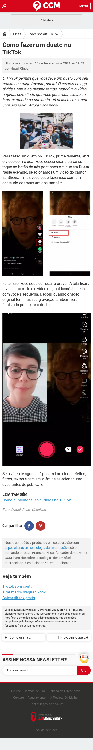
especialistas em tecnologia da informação (36, 548)
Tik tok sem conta (17, 586)
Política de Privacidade (64, 691)
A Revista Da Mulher (64, 697)
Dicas (17, 34)
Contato (18, 697)
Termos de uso (34, 691)
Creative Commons (45, 613)
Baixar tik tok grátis (18, 598)
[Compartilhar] (29, 526)
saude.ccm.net (46, 730)
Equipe (16, 691)
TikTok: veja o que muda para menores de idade (68, 638)
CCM (73, 621)
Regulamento (36, 697)
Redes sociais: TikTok (42, 34)
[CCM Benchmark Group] (46, 717)
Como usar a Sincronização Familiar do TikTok (23, 638)
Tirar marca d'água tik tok (24, 592)
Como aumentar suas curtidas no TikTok (36, 500)
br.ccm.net (12, 625)
